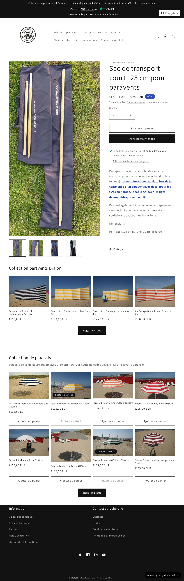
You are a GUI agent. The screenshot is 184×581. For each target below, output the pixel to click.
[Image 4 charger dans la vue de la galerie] (73, 248)
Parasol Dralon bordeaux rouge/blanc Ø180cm (154, 462)
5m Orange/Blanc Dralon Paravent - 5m (154, 313)
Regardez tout (92, 330)
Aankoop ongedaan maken (163, 575)
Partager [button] (118, 249)
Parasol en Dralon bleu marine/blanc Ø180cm (28, 405)
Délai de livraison (19, 523)
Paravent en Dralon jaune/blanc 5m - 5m (70, 313)
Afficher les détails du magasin (131, 161)
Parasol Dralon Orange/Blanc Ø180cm (113, 403)
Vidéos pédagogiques (21, 516)
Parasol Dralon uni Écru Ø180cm (26, 460)
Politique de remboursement (110, 535)
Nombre (113, 108)
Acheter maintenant (142, 138)
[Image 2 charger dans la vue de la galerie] (36, 248)
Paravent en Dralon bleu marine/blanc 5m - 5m (21, 313)
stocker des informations (23, 542)
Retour (13, 529)
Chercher (98, 516)
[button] (73, 32)
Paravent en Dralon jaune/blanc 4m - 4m (112, 313)
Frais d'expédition (136, 102)
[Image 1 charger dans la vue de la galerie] (17, 248)
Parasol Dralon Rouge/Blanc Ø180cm (154, 403)
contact (97, 523)
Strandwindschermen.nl (86, 578)
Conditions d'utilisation (106, 529)
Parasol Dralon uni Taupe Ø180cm (69, 466)
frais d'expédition (19, 535)
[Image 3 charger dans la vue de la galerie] (54, 248)
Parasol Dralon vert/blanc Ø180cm (111, 460)
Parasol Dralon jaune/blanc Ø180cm (70, 403)
